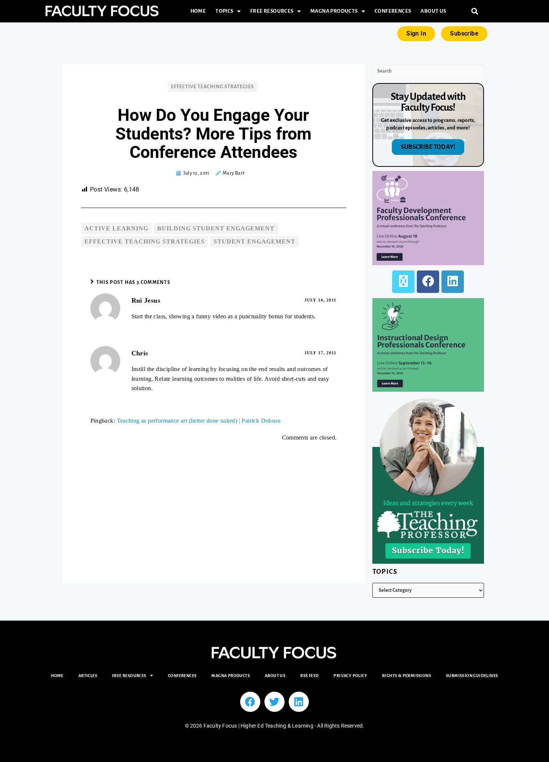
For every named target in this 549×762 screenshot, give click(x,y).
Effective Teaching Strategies (212, 86)
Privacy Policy (350, 675)
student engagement (254, 241)
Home (198, 11)
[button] (475, 11)
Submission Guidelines (472, 675)
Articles (87, 675)
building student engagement (215, 228)
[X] (403, 281)
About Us (433, 11)
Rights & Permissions (406, 675)
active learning (116, 228)
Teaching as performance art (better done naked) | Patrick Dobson (199, 420)
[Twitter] (274, 702)
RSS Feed (309, 675)
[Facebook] (428, 281)
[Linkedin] (299, 702)
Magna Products (334, 11)
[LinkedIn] (452, 281)
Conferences (393, 11)
